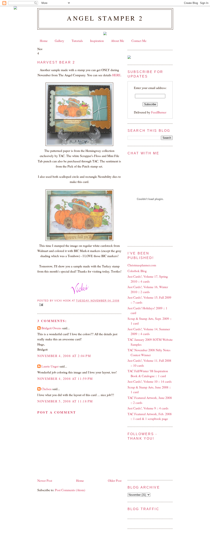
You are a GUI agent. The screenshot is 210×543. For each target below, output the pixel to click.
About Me (117, 40)
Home (44, 40)
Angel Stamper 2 (105, 18)
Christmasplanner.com (142, 265)
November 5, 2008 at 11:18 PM (65, 401)
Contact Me (138, 40)
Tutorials (77, 40)
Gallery (59, 40)
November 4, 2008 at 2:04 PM (64, 356)
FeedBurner (158, 112)
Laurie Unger (50, 366)
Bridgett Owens (51, 328)
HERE (116, 75)
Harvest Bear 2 (56, 62)
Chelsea (46, 389)
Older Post (114, 480)
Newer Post (44, 480)
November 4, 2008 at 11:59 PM (65, 378)
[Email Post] (40, 304)
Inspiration (97, 40)
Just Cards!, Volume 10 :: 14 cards (150, 381)
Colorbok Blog (137, 271)
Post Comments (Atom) (70, 490)
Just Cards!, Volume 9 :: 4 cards (148, 408)
